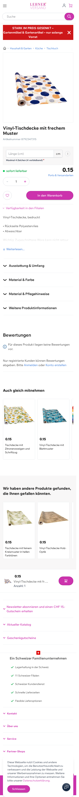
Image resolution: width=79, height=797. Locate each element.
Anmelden (31, 365)
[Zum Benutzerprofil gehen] (64, 5)
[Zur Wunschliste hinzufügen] (7, 195)
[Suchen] (69, 16)
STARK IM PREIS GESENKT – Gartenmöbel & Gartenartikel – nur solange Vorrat (33, 32)
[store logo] (38, 6)
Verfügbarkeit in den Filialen (25, 208)
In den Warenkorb (49, 195)
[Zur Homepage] (4, 48)
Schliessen (18, 789)
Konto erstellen (56, 365)
